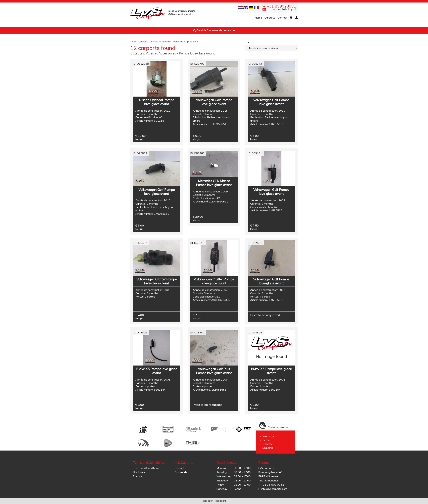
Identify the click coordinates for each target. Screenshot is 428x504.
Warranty (268, 436)
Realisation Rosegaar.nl (214, 500)
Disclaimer (139, 472)
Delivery (267, 444)
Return (266, 440)
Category (143, 41)
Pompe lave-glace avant (185, 41)
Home (258, 17)
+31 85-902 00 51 (272, 484)
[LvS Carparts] (147, 13)
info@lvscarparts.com (274, 488)
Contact (282, 17)
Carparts (269, 17)
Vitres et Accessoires (161, 41)
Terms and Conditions (146, 468)
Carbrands (181, 472)
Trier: (248, 42)
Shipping (267, 447)
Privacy (137, 476)
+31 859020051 (281, 6)
